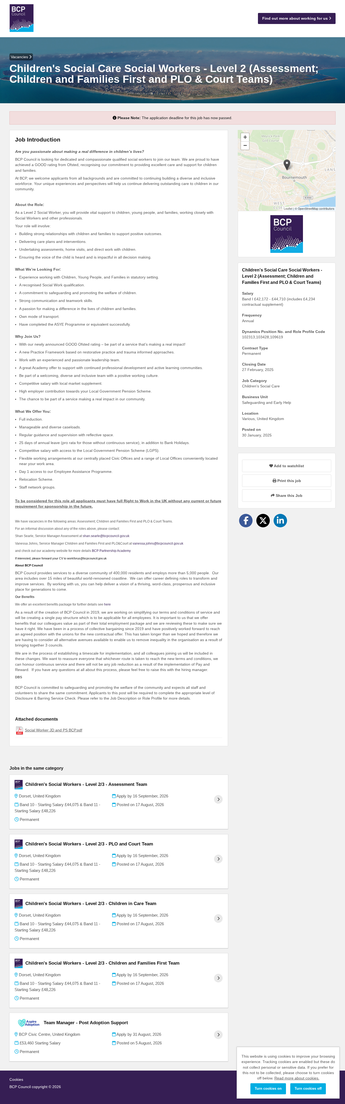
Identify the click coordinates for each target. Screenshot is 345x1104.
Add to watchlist (288, 466)
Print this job (288, 481)
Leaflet (288, 209)
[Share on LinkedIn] (280, 520)
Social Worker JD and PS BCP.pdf (53, 730)
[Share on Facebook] (246, 520)
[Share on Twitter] (263, 520)
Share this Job (288, 495)
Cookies (16, 1079)
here (107, 604)
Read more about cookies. (296, 1078)
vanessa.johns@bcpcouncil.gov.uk (158, 543)
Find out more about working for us (295, 18)
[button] (287, 164)
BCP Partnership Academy (111, 551)
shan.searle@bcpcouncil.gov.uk (106, 536)
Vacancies (20, 57)
